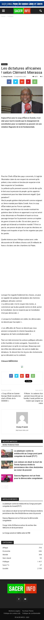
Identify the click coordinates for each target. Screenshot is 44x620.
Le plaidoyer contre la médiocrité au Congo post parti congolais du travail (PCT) (28, 453)
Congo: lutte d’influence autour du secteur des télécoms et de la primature (19, 526)
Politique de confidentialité (31, 613)
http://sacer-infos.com (22, 430)
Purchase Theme (27, 611)
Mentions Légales (14, 611)
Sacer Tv (6, 565)
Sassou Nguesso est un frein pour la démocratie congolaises (20, 519)
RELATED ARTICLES (10, 441)
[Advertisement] (22, 40)
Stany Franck (7, 76)
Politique (4, 64)
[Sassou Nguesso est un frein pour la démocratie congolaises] (7, 478)
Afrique (5, 548)
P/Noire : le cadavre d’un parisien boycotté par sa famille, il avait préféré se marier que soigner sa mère (33, 398)
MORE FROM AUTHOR (11, 445)
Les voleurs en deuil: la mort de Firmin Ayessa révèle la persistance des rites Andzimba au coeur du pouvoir (23, 512)
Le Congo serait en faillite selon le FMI (16, 533)
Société (5, 568)
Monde (5, 554)
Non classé (7, 558)
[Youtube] (25, 599)
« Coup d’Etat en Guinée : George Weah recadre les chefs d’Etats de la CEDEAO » (11, 397)
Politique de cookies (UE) (12, 613)
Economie (6, 551)
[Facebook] (19, 599)
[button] (40, 11)
